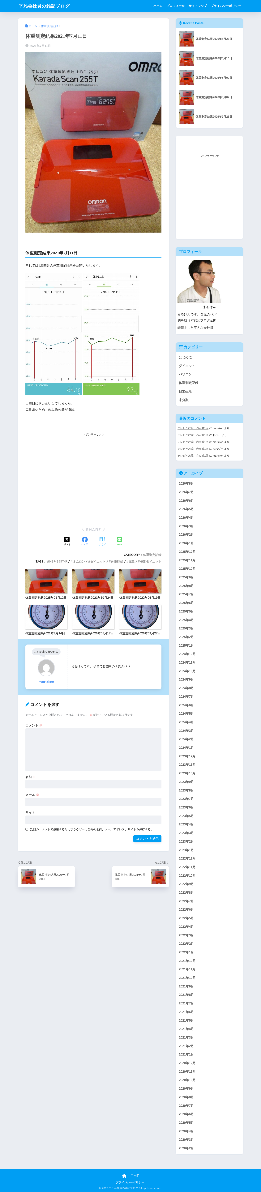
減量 (132, 561)
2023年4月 (186, 824)
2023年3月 (186, 833)
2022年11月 (187, 867)
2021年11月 (187, 969)
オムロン (79, 561)
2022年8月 (186, 892)
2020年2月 (186, 1148)
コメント (33, 725)
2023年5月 (186, 816)
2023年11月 (187, 765)
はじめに (185, 357)
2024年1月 (186, 748)
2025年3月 (186, 628)
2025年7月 (186, 594)
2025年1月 (186, 645)
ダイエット (98, 561)
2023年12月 (187, 756)
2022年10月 (187, 875)
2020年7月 (186, 1106)
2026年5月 (186, 509)
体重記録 (117, 561)
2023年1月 (186, 850)
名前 (30, 777)
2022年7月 (186, 901)
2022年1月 (186, 952)
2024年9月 (186, 679)
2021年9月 (186, 986)
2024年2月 (186, 739)
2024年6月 (186, 705)
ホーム (158, 5)
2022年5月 (186, 918)
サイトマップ (198, 5)
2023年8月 (186, 790)
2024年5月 (186, 713)
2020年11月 (187, 1071)
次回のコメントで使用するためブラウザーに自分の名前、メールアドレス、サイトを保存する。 (91, 829)
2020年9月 (186, 1088)
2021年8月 (186, 995)
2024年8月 (186, 688)
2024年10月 (187, 671)
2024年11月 (187, 662)
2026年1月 (186, 543)
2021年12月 (187, 961)
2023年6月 (186, 807)
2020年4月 (186, 1131)
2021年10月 (187, 978)
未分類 (184, 400)
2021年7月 (186, 1003)
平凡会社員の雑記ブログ (44, 6)
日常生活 (185, 391)
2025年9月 (186, 577)
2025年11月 (187, 560)
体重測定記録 (152, 555)
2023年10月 (187, 773)
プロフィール (175, 5)
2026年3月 (186, 526)
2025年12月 (187, 552)
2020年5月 (186, 1123)
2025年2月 (186, 637)
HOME (132, 1176)
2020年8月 (186, 1097)
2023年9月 (186, 782)
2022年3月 (186, 935)
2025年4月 (186, 620)
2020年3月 (186, 1139)
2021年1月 (186, 1054)
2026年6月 (186, 500)
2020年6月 (186, 1114)
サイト (30, 812)
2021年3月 (186, 1037)
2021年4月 (186, 1029)
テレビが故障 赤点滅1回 (193, 428)
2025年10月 (187, 569)
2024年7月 (186, 696)
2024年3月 (186, 731)
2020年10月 (187, 1080)
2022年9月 (186, 884)
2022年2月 (186, 944)
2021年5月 (186, 1020)
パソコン (185, 374)
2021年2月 (186, 1046)
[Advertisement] (93, 482)
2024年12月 (187, 654)
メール (32, 795)
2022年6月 (186, 909)
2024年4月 (186, 722)
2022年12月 (187, 858)
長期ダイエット (150, 561)
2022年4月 (186, 927)
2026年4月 (186, 517)
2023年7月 (186, 799)
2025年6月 (186, 603)
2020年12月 (187, 1063)
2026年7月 (186, 492)
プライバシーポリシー (226, 5)
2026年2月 (186, 534)
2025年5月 (186, 611)
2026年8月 (186, 483)
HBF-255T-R (58, 561)
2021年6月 (186, 1012)
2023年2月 (186, 841)
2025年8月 (186, 586)
